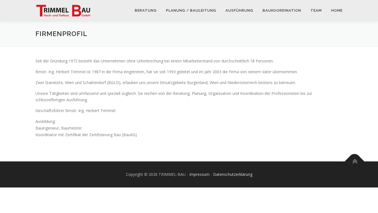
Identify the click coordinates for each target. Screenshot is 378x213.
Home (337, 10)
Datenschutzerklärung (232, 174)
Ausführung (239, 10)
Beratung (146, 10)
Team (316, 10)
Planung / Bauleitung (191, 10)
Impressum (199, 174)
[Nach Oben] (354, 161)
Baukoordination (282, 10)
